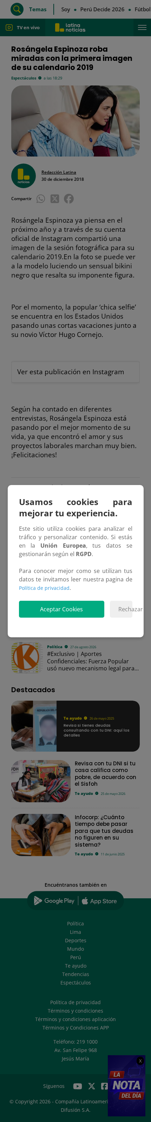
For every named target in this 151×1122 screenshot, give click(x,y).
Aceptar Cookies (61, 609)
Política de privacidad (44, 588)
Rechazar (125, 609)
